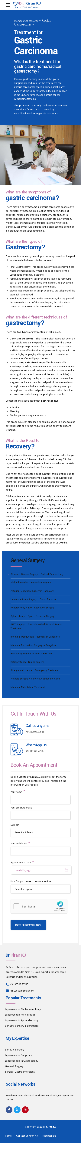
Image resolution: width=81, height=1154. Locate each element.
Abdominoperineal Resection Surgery (31, 582)
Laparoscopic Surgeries (18, 1055)
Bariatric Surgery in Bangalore (22, 1025)
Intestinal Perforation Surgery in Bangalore (34, 645)
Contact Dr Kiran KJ (27, 1135)
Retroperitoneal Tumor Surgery (27, 662)
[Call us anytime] (17, 730)
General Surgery (14, 1066)
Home (8, 1135)
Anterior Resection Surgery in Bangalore (32, 591)
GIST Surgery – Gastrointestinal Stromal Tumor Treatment (36, 626)
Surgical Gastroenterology (20, 1071)
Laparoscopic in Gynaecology (21, 1060)
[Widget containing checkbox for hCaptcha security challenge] (39, 906)
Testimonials (49, 1135)
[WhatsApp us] (17, 749)
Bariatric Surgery (14, 1049)
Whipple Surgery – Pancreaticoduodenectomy (35, 678)
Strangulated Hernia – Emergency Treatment (35, 670)
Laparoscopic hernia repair (20, 1014)
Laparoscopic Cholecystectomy (23, 1009)
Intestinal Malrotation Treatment (28, 687)
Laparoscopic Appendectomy (21, 1020)
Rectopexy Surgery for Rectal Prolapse (32, 653)
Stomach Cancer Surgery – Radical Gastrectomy (37, 574)
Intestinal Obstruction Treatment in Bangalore (35, 636)
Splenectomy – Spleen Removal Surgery (32, 616)
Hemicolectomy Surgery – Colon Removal (34, 599)
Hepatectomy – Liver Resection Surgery (32, 607)
